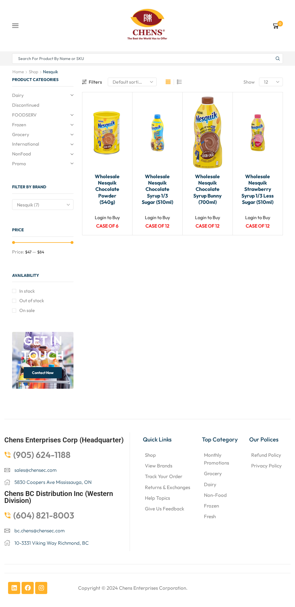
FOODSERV (24, 115)
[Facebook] (28, 588)
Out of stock (31, 300)
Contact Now (43, 372)
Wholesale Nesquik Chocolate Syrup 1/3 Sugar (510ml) (157, 189)
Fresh (210, 516)
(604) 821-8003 (43, 515)
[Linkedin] (14, 588)
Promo (19, 163)
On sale (27, 310)
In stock (27, 291)
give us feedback (164, 508)
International (25, 144)
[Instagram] (41, 588)
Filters (95, 82)
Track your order (163, 476)
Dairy (18, 95)
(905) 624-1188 (42, 454)
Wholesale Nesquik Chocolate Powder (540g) (107, 189)
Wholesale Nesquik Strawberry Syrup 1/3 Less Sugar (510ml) (257, 189)
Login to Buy (107, 217)
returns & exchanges (167, 487)
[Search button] (278, 58)
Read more (122, 144)
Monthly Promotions (216, 459)
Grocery (20, 134)
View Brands (158, 466)
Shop (33, 71)
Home (18, 71)
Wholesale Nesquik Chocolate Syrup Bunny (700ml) (207, 189)
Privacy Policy (266, 466)
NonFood (21, 154)
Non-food (215, 495)
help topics (157, 498)
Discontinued (25, 105)
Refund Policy (266, 455)
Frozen (19, 124)
